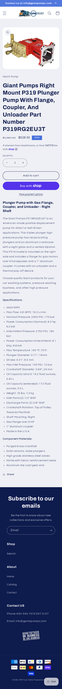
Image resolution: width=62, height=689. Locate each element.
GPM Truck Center (26, 680)
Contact (12, 592)
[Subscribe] (51, 530)
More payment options (31, 194)
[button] (4, 13)
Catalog (12, 584)
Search (11, 553)
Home (10, 576)
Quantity (8, 155)
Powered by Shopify (42, 680)
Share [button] (10, 474)
